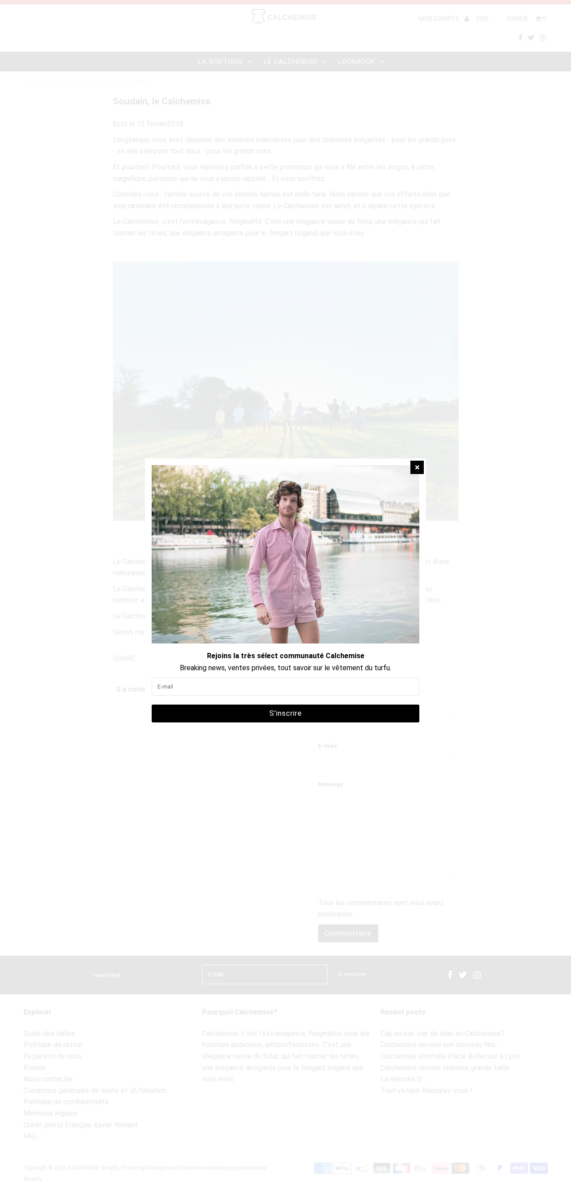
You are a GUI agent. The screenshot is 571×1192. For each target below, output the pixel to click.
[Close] (417, 467)
